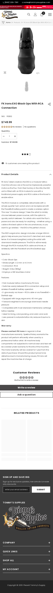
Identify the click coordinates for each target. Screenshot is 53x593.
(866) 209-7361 (11, 2)
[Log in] (35, 14)
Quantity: (5, 131)
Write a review (26, 387)
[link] (13, 454)
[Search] (29, 14)
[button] (6, 127)
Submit (41, 489)
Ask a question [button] (26, 394)
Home (8, 22)
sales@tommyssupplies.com (37, 2)
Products (17, 22)
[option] (26, 51)
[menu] (50, 14)
